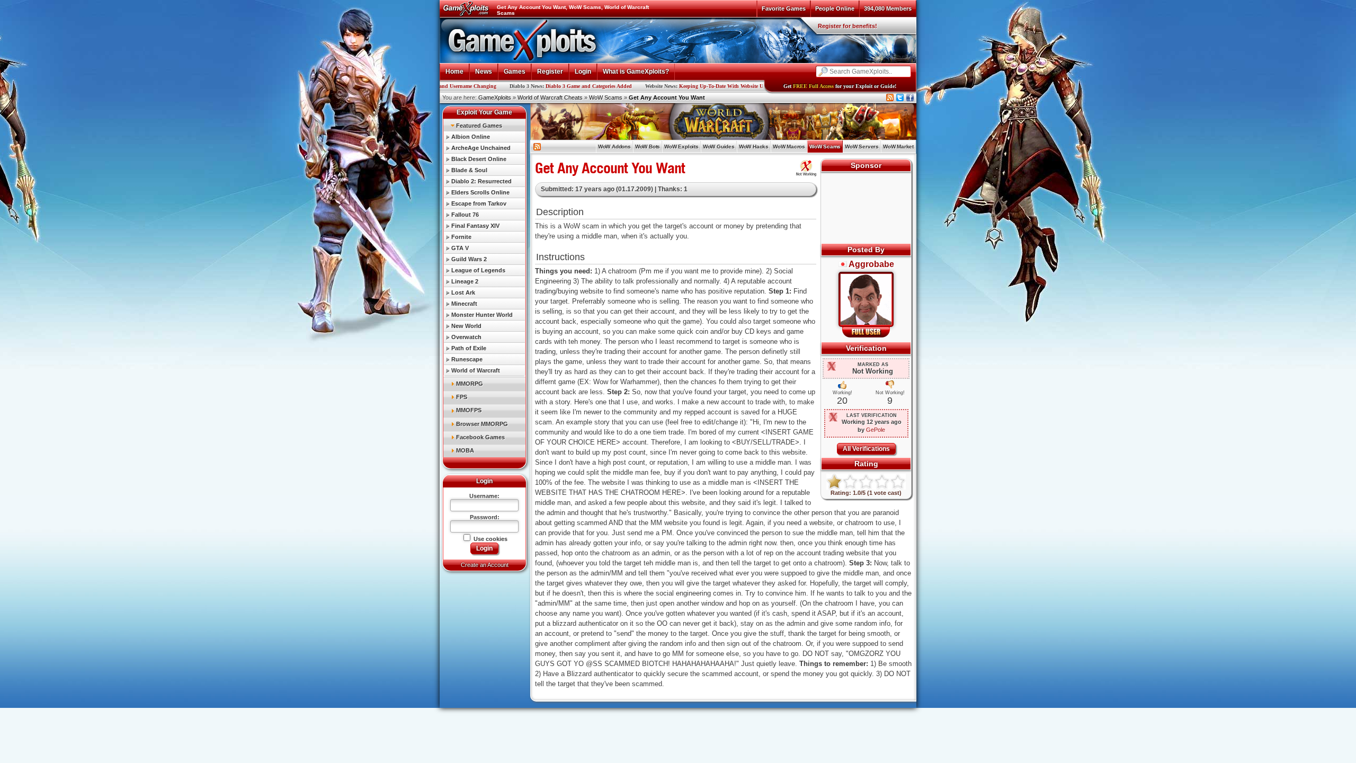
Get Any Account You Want (667, 97)
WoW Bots (647, 146)
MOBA (465, 450)
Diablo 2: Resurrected (481, 181)
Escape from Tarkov (478, 203)
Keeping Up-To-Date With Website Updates (670, 86)
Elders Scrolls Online (480, 192)
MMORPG (469, 383)
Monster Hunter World (482, 315)
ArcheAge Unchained (481, 148)
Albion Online (470, 137)
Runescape (467, 359)
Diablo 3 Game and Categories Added (531, 86)
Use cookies (489, 539)
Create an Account (484, 565)
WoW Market (898, 146)
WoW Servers (862, 146)
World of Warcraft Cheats (550, 97)
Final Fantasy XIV (475, 226)
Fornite (461, 237)
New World (466, 326)
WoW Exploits (681, 146)
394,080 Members (888, 8)
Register (550, 71)
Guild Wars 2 (469, 259)
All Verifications (866, 449)
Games (514, 71)
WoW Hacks (754, 146)
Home (454, 71)
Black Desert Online (478, 159)
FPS (461, 397)
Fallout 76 (465, 214)
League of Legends (478, 270)
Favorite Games (784, 8)
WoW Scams (605, 97)
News (483, 71)
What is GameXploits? (636, 71)
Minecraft (464, 303)
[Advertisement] (866, 208)
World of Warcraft (475, 370)
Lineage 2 (464, 281)
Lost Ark (463, 292)
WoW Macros (789, 146)
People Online (834, 8)
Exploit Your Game (484, 112)
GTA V (460, 248)
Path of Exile (468, 348)
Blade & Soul (469, 170)
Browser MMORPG (482, 424)
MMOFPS (468, 410)
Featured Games (479, 125)
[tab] (484, 125)
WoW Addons (614, 146)
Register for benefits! (847, 26)
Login (583, 71)
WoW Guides (719, 146)
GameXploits (494, 97)
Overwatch (466, 337)
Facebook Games (480, 437)
